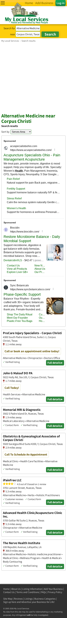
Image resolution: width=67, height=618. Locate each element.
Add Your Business (53, 588)
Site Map (7, 598)
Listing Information (32, 588)
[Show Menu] (3, 2)
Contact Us (9, 592)
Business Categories (45, 598)
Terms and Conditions (27, 592)
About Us (16, 588)
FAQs (43, 592)
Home (6, 588)
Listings (28, 598)
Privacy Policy (55, 592)
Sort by (5, 131)
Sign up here (9, 601)
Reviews (18, 598)
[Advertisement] (33, 77)
